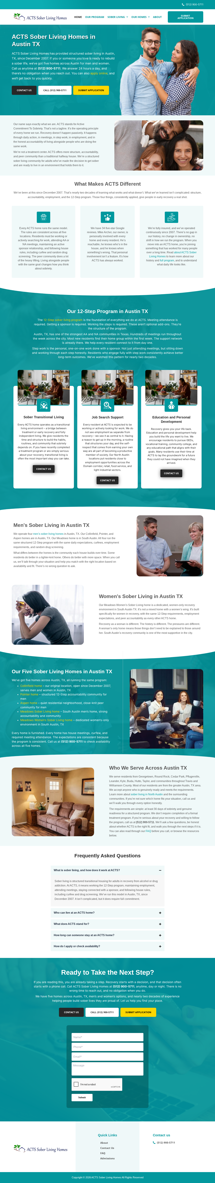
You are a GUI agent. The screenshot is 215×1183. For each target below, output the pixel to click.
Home (78, 17)
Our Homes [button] (138, 17)
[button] (118, 17)
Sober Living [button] (116, 17)
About (157, 17)
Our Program (94, 17)
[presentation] (97, 1084)
